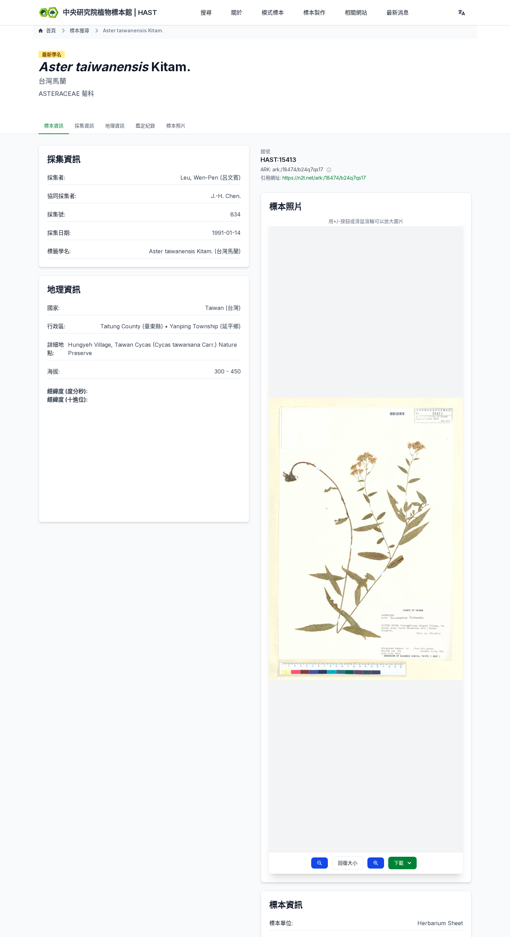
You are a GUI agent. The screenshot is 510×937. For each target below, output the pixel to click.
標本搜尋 (79, 30)
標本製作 (314, 12)
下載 (398, 863)
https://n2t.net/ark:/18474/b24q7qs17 (324, 178)
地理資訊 (115, 126)
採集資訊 (84, 126)
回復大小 (347, 863)
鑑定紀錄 (145, 126)
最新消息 (397, 12)
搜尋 (206, 12)
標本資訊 (53, 126)
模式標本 (273, 12)
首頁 (51, 30)
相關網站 (356, 12)
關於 (236, 12)
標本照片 (176, 126)
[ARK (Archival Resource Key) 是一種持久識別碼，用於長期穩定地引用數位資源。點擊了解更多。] (329, 169)
